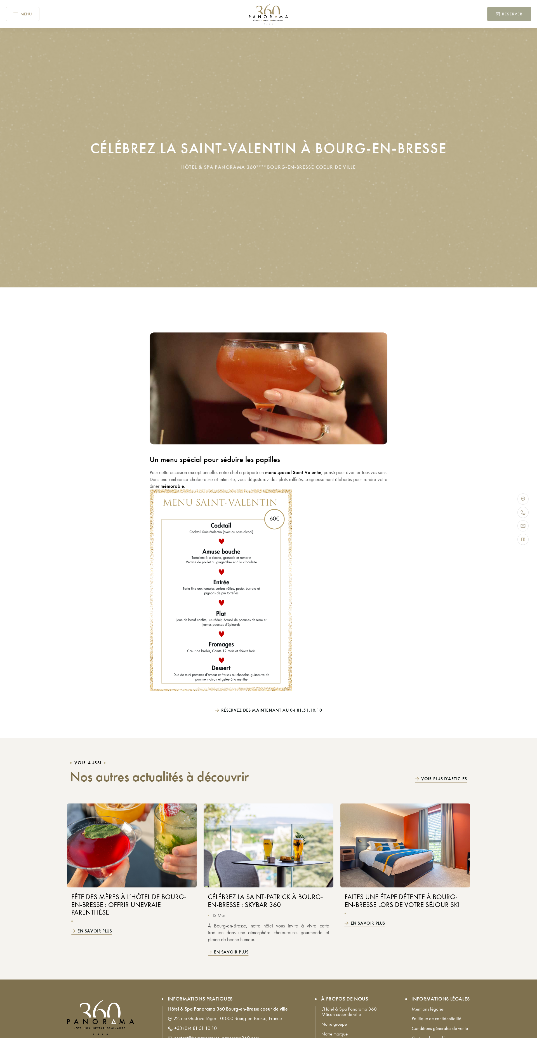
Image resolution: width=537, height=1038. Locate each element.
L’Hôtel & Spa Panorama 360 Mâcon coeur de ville (349, 1011)
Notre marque (334, 1034)
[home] (268, 14)
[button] (22, 14)
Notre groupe (334, 1024)
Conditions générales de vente (440, 1028)
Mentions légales (428, 1009)
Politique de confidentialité (436, 1018)
